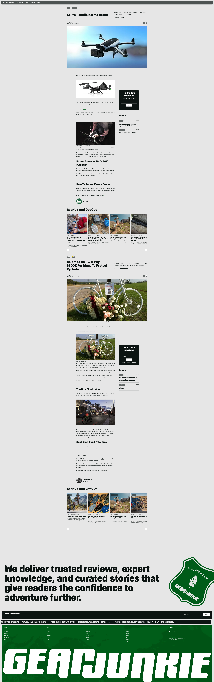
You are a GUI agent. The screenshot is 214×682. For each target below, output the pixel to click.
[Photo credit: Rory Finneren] (107, 300)
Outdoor (48, 643)
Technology (75, 7)
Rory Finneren (83, 361)
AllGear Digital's (181, 638)
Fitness (87, 639)
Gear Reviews (20, 2)
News (27, 2)
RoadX (93, 393)
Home (69, 7)
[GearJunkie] (8, 2)
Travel (48, 637)
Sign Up (129, 105)
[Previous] (68, 250)
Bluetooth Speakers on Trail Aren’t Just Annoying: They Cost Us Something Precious (98, 239)
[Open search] (210, 2)
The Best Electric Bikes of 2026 (76, 516)
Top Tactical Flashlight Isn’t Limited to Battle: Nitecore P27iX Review (141, 239)
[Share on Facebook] (146, 23)
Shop (5, 639)
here (104, 195)
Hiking (48, 633)
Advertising (6, 637)
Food (87, 633)
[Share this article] (144, 23)
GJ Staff (85, 201)
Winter (48, 639)
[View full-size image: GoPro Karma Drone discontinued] (107, 47)
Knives (122, 120)
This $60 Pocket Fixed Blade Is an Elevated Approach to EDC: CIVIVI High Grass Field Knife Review (128, 125)
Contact (6, 633)
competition (93, 370)
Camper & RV (128, 641)
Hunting (127, 633)
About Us (6, 631)
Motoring (88, 631)
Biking (70, 494)
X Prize (102, 458)
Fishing (87, 635)
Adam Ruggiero (87, 479)
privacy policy (134, 362)
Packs (87, 643)
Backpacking (122, 384)
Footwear (48, 641)
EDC (126, 637)
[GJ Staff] (79, 201)
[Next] (146, 250)
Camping (48, 631)
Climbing (127, 631)
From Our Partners (35, 2)
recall (84, 109)
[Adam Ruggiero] (79, 480)
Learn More (109, 72)
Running (127, 635)
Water (87, 641)
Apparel (127, 639)
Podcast (6, 635)
